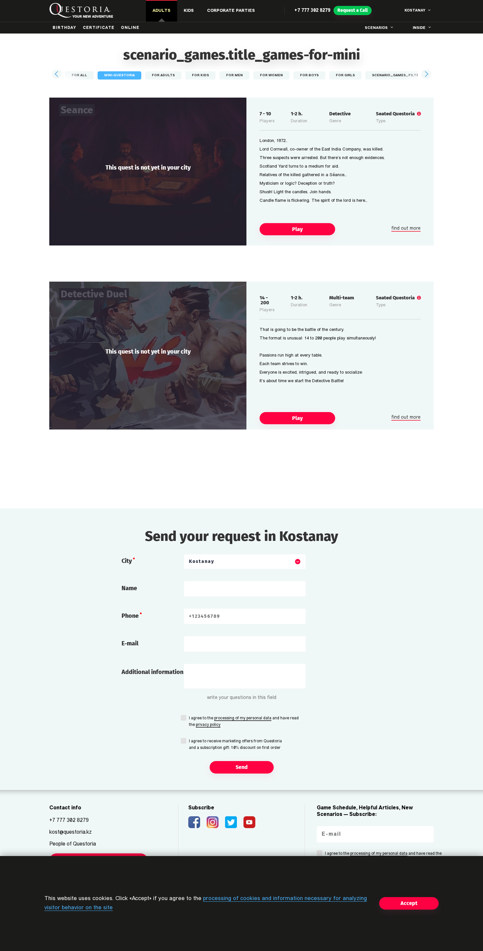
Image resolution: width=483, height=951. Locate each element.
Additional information (152, 672)
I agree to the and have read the (244, 721)
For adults (163, 75)
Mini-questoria (119, 75)
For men (234, 75)
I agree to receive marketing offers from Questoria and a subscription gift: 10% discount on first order (235, 744)
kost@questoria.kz (70, 832)
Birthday (64, 28)
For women (271, 75)
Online (130, 28)
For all (79, 75)
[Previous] (57, 74)
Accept (409, 903)
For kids (200, 75)
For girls (345, 75)
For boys (309, 75)
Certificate (98, 28)
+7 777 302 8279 (312, 10)
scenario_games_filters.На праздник (411, 75)
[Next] (426, 74)
